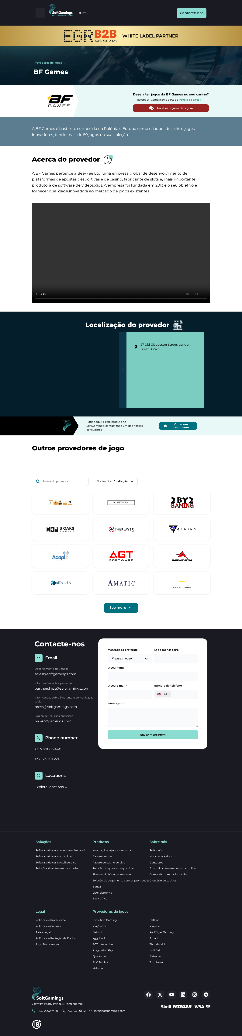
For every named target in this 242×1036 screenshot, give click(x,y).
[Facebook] (148, 995)
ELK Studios (101, 962)
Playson (155, 926)
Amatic (154, 938)
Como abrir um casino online (169, 874)
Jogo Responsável (47, 944)
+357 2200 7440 (48, 749)
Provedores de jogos (48, 62)
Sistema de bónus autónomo (111, 874)
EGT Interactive (103, 944)
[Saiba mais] (60, 502)
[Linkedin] (183, 995)
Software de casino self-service (56, 862)
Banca (96, 886)
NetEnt (154, 920)
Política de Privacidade (51, 920)
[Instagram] (195, 995)
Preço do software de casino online (173, 868)
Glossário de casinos (163, 880)
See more (117, 608)
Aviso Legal (43, 932)
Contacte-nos (191, 13)
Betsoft (97, 932)
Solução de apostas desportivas (113, 868)
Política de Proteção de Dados (56, 938)
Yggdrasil (99, 938)
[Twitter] (160, 995)
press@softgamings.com (56, 707)
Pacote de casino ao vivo (108, 862)
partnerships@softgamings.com (62, 688)
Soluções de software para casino (57, 868)
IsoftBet (155, 950)
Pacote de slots (102, 856)
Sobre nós (156, 850)
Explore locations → (51, 787)
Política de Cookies (48, 926)
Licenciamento (102, 892)
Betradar (155, 956)
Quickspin (99, 956)
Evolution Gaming (105, 920)
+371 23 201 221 (47, 759)
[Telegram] (206, 995)
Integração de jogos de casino (112, 850)
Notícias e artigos (161, 856)
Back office (99, 898)
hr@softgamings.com (53, 721)
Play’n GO (99, 926)
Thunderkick (158, 944)
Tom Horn (156, 962)
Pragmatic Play (103, 950)
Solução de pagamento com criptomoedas (120, 880)
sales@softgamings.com (55, 674)
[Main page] (62, 9)
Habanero (99, 968)
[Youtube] (172, 995)
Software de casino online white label (60, 850)
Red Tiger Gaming (162, 932)
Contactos (156, 862)
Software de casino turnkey (54, 856)
